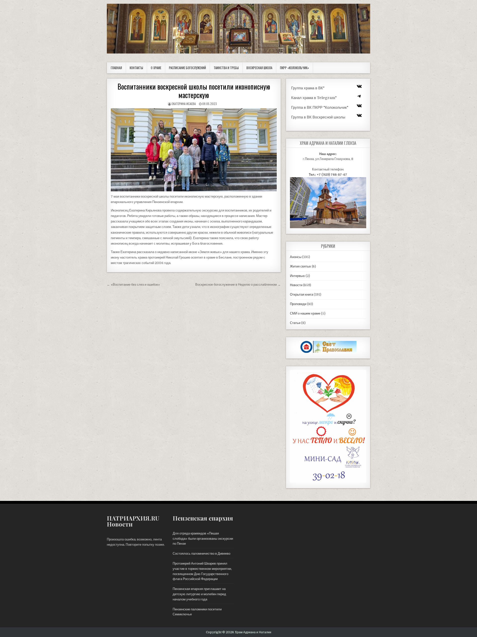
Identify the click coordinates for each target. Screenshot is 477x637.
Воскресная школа (259, 67)
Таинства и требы (226, 67)
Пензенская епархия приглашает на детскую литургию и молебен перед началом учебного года (199, 594)
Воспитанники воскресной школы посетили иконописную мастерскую (194, 90)
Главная (116, 67)
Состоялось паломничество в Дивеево (201, 553)
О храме (156, 67)
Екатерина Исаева (184, 104)
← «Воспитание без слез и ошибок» (133, 284)
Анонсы (295, 257)
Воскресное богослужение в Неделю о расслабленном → (238, 284)
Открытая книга (301, 294)
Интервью (297, 276)
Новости (296, 285)
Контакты (136, 67)
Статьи (295, 323)
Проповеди (298, 304)
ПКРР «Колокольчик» (294, 67)
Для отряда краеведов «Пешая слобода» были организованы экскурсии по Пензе (203, 538)
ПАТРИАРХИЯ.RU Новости (133, 521)
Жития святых (300, 266)
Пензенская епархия (203, 518)
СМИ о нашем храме (305, 313)
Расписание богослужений (187, 67)
